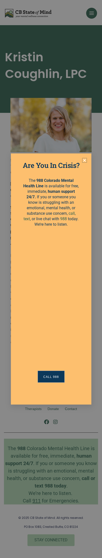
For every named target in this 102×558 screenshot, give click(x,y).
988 (63, 218)
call (72, 213)
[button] (84, 160)
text (27, 218)
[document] (51, 279)
